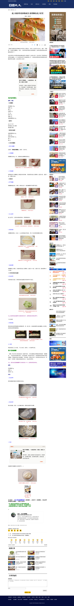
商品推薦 (55, 4)
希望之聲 (35, 599)
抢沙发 (45, 544)
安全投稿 (28, 597)
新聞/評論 (26, 4)
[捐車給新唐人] (57, 40)
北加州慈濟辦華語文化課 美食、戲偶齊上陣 (62, 128)
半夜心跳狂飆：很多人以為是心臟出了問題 (62, 178)
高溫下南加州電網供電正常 (21, 556)
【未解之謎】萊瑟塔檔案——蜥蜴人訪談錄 (62, 184)
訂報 (45, 597)
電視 (48, 597)
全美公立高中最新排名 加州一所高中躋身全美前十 (62, 95)
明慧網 (48, 599)
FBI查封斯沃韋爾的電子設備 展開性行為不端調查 (62, 115)
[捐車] (57, 172)
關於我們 (10, 597)
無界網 (55, 599)
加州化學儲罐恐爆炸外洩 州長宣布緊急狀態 (62, 237)
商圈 (36, 597)
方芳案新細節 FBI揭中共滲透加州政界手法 (62, 108)
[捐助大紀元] (57, 366)
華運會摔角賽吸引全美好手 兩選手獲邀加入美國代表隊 (62, 154)
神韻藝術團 (25, 599)
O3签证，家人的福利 (62, 230)
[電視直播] (57, 377)
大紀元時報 (31, 599)
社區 (32, 4)
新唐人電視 (20, 599)
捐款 (39, 597)
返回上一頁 (27, 592)
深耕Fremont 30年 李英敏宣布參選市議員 (62, 211)
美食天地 (12, 9)
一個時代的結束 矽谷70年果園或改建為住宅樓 (62, 134)
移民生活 (37, 4)
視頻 (50, 4)
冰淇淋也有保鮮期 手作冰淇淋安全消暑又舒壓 (21, 533)
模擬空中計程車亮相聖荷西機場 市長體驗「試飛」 (62, 101)
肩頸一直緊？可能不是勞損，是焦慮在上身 (62, 191)
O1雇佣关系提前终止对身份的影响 (62, 218)
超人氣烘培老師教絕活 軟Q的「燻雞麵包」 (21, 535)
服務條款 (19, 597)
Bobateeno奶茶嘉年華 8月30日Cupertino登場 (62, 141)
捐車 (42, 597)
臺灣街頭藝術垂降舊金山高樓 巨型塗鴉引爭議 (62, 148)
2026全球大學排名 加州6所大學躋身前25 (62, 198)
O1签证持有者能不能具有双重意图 (62, 204)
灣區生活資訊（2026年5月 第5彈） (62, 224)
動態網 (52, 599)
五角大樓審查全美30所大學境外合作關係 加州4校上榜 (62, 121)
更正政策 (14, 597)
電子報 (33, 597)
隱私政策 (24, 597)
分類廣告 (44, 4)
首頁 (9, 9)
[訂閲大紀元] (57, 345)
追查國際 (15, 599)
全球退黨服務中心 (42, 599)
